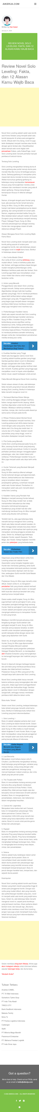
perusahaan (6, 151)
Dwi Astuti (14, 27)
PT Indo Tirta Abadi (9, 1001)
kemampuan (30, 182)
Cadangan (6, 1024)
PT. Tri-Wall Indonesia (10, 993)
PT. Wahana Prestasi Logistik (13, 1040)
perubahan (6, 586)
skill (3, 653)
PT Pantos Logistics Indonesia (13, 1021)
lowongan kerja (14, 969)
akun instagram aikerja (10, 966)
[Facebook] (16, 1100)
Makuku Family (7, 1013)
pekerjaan (14, 542)
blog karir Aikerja (21, 963)
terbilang (26, 260)
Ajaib (4, 1028)
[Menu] (35, 4)
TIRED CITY (6, 1005)
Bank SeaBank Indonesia (11, 1009)
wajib (18, 249)
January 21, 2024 (7, 31)
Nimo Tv (5, 1017)
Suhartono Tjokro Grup (10, 997)
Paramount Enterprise (10, 1036)
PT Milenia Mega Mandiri (11, 1032)
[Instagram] (24, 1100)
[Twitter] (20, 1100)
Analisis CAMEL (8, 990)
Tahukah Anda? (8, 974)
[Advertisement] (19, 107)
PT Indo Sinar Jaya (9, 1044)
